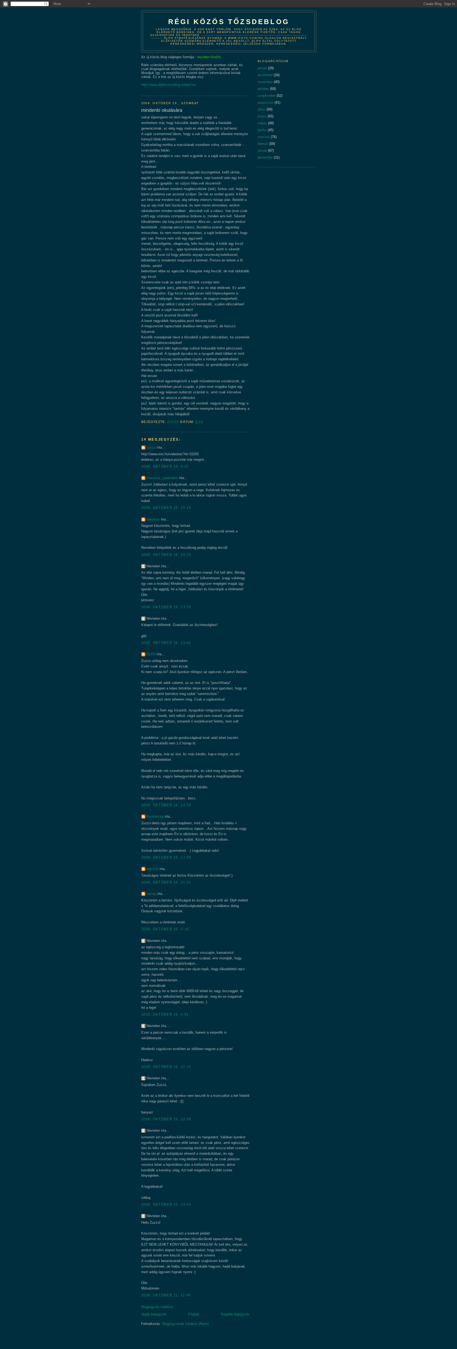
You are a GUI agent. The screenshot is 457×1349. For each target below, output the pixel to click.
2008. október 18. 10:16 (166, 508)
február (263, 144)
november (265, 82)
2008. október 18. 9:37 (165, 466)
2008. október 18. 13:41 (166, 643)
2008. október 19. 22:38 (166, 1119)
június (262, 116)
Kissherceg (155, 816)
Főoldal (193, 1314)
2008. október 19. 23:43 (166, 1205)
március (264, 137)
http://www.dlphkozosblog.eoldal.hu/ (168, 85)
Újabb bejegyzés (154, 1314)
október (263, 89)
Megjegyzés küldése (157, 1307)
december (265, 75)
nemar (151, 894)
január (262, 68)
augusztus (265, 102)
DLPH (151, 654)
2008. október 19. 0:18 (165, 929)
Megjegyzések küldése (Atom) (185, 1324)
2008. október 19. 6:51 (165, 1014)
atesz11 (152, 869)
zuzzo (151, 447)
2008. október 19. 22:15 (166, 1067)
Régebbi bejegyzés (235, 1314)
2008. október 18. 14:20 (166, 805)
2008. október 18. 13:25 (166, 607)
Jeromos (153, 519)
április (262, 130)
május (262, 123)
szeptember (267, 96)
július (262, 109)
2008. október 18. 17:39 (166, 857)
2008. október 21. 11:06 (166, 1295)
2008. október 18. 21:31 (166, 882)
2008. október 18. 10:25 (166, 555)
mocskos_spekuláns (162, 478)
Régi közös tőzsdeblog (228, 22)
